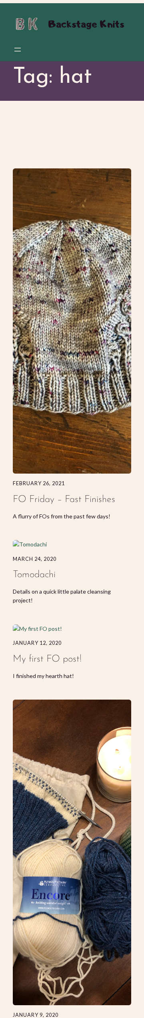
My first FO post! (47, 659)
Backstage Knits (86, 24)
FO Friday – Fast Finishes (64, 499)
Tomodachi (34, 575)
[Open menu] (17, 49)
